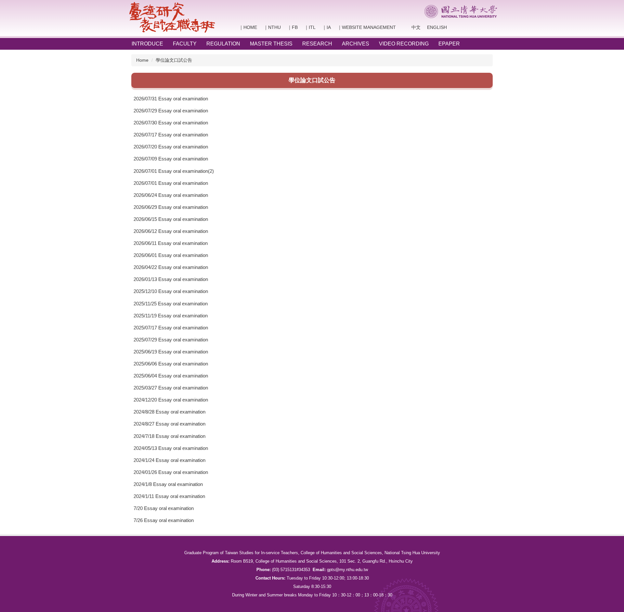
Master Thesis (271, 43)
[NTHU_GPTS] (172, 17)
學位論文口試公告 (174, 60)
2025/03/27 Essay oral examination (171, 387)
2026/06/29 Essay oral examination (171, 207)
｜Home (248, 27)
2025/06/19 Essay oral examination (171, 351)
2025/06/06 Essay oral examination (171, 363)
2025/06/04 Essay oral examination (171, 375)
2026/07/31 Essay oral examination (171, 98)
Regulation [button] (223, 43)
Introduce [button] (147, 43)
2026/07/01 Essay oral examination (171, 183)
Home (142, 60)
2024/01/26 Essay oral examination (171, 472)
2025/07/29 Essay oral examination (171, 339)
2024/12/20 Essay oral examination (171, 399)
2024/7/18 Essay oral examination (169, 436)
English (437, 27)
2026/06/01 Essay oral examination (171, 255)
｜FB (292, 27)
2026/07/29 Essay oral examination (171, 110)
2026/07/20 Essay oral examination (171, 146)
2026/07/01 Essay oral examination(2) (174, 171)
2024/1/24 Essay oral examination (169, 460)
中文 (411, 27)
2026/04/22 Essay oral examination (171, 267)
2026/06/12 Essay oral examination (171, 231)
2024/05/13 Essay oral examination (171, 448)
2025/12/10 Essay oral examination (171, 291)
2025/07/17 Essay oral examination (171, 327)
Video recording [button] (404, 43)
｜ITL (310, 27)
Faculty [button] (185, 43)
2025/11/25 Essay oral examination (171, 303)
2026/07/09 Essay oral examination (171, 158)
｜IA (326, 27)
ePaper (449, 43)
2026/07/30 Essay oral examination (171, 122)
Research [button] (317, 43)
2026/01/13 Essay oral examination (171, 279)
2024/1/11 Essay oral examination (169, 496)
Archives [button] (355, 43)
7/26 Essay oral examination (164, 520)
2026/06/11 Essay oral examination (171, 243)
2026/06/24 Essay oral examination (171, 195)
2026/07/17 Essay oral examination (171, 134)
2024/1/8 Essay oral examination (168, 484)
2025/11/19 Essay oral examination (171, 315)
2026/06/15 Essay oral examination (171, 219)
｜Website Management (366, 27)
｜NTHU (272, 27)
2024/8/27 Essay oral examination (169, 424)
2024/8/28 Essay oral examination (169, 411)
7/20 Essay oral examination (164, 508)
